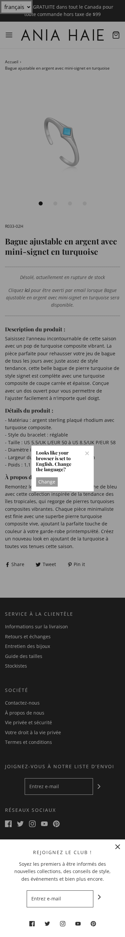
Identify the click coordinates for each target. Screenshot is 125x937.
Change (46, 481)
